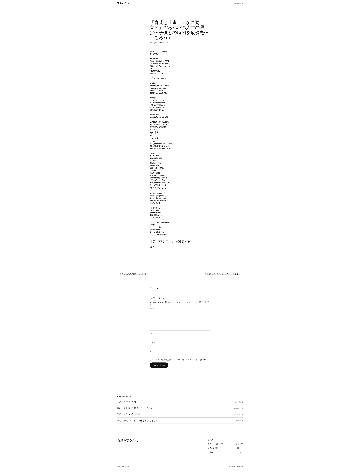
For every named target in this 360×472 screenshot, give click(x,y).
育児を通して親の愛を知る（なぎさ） (134, 274)
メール (152, 342)
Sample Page (238, 3)
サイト (152, 351)
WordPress (240, 466)
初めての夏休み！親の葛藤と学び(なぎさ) (137, 420)
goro (155, 43)
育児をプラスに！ (125, 3)
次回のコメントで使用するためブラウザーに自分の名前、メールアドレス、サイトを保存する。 (180, 360)
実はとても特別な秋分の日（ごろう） (135, 408)
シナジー (171, 66)
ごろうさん (166, 43)
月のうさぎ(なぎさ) (126, 402)
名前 (152, 333)
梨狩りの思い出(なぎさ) (128, 414)
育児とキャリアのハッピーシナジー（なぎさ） (222, 274)
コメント (153, 309)
